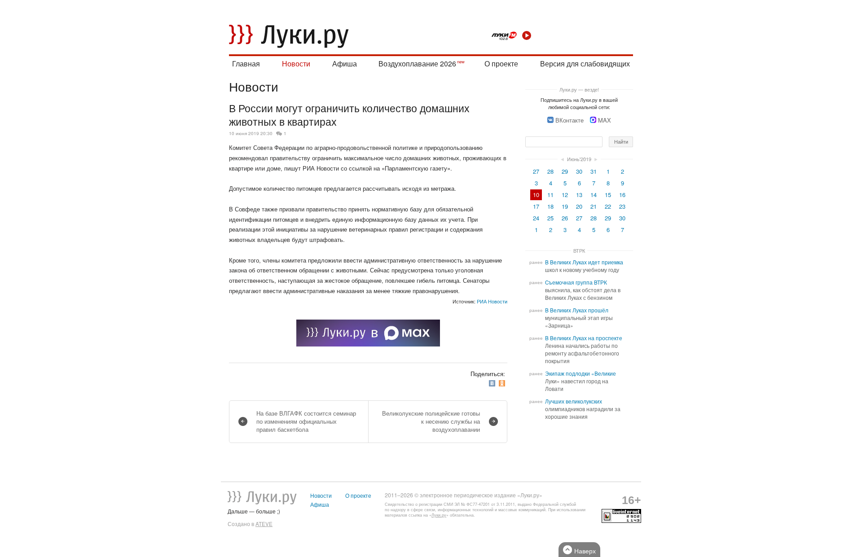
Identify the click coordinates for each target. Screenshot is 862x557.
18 (550, 206)
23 (622, 206)
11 (550, 194)
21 (593, 206)
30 (579, 171)
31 (593, 171)
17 (536, 206)
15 (608, 194)
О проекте (501, 63)
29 (565, 171)
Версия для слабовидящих (585, 63)
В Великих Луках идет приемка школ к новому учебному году (584, 266)
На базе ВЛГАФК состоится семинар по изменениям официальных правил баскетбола (306, 421)
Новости (296, 63)
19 (565, 206)
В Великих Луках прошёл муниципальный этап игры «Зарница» (579, 318)
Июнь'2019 (579, 158)
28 (550, 171)
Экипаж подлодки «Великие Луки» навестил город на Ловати (580, 381)
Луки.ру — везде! (579, 89)
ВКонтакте (569, 120)
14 (593, 194)
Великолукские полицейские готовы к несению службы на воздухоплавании (431, 421)
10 (536, 194)
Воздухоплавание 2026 (417, 63)
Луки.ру (438, 515)
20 (579, 206)
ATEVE (264, 523)
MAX (604, 120)
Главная (246, 63)
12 (565, 194)
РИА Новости (492, 301)
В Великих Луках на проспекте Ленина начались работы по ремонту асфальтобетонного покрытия (583, 349)
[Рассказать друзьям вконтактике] (493, 383)
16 (622, 194)
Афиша (344, 63)
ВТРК (579, 250)
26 (565, 218)
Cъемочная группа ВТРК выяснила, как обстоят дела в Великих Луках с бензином (582, 290)
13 (579, 194)
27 (536, 171)
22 (608, 206)
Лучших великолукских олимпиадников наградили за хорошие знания (582, 409)
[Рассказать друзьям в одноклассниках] (503, 383)
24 (536, 218)
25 (550, 218)
